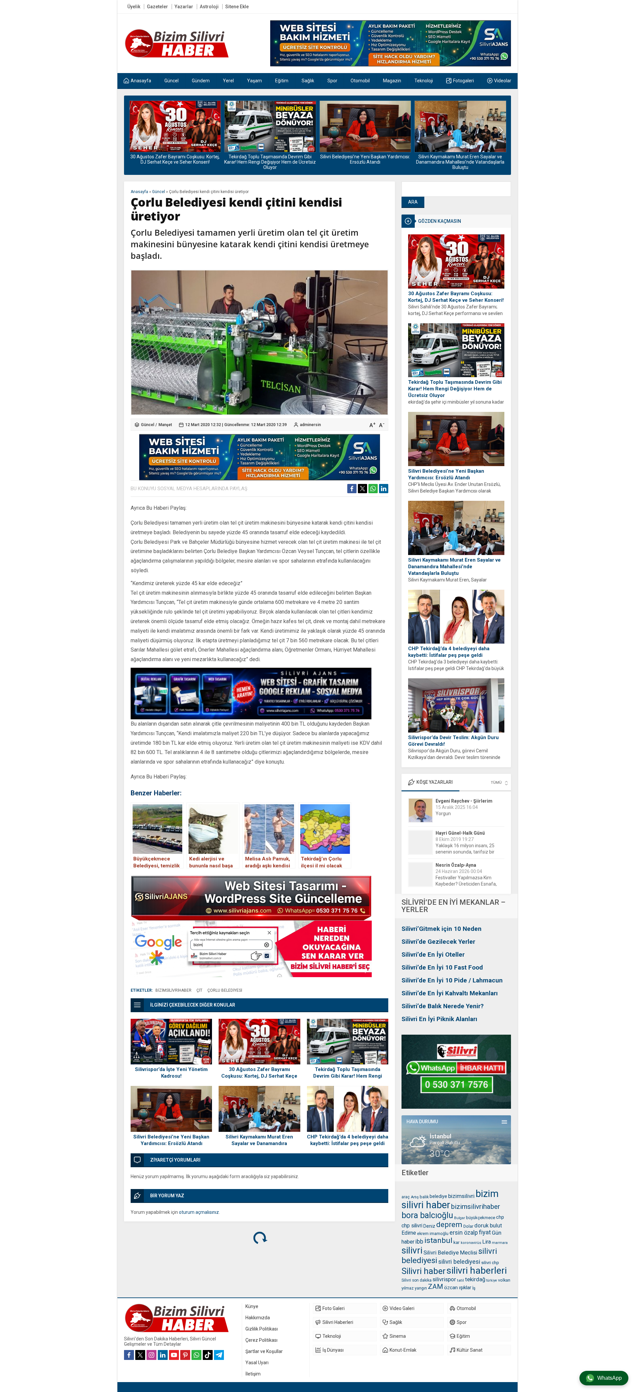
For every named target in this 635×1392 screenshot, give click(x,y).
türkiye (491, 1280)
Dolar (468, 1226)
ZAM (435, 1287)
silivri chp (490, 1262)
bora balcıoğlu (427, 1215)
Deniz (429, 1226)
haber (408, 1242)
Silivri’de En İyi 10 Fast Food (442, 967)
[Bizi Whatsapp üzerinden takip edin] (196, 1355)
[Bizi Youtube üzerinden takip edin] (174, 1355)
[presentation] (134, 130)
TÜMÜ (496, 782)
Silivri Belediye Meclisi (450, 1252)
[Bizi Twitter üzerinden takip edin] (140, 1355)
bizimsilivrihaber (475, 1207)
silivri (412, 1250)
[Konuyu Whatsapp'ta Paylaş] (373, 488)
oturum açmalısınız (199, 1212)
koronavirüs (471, 1243)
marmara (500, 1243)
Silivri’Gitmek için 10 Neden (442, 929)
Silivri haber (423, 1271)
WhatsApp (609, 1378)
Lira (486, 1242)
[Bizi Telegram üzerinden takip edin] (219, 1355)
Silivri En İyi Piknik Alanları (439, 1019)
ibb (419, 1241)
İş (474, 1288)
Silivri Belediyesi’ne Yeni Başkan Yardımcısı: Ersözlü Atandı (270, 159)
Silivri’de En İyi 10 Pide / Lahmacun (452, 980)
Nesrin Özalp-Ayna (456, 833)
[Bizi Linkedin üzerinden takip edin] (163, 1355)
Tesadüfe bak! (450, 884)
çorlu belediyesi (224, 990)
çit (199, 990)
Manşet (165, 424)
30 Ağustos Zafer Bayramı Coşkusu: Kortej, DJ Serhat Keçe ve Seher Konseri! (456, 297)
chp (500, 1217)
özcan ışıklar (457, 1288)
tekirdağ (475, 1279)
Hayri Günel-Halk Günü (460, 801)
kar (456, 1242)
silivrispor (444, 1279)
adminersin (310, 424)
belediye (438, 1196)
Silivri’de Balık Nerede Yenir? (443, 1006)
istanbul (438, 1240)
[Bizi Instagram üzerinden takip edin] (151, 1355)
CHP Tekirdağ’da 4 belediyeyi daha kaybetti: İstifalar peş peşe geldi (460, 159)
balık (424, 1196)
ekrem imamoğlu (432, 1233)
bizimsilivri (461, 1196)
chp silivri (412, 1225)
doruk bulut (488, 1225)
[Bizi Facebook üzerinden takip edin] (129, 1355)
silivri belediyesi (459, 1261)
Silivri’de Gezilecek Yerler (438, 941)
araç (406, 1197)
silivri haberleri (476, 1270)
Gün (496, 1232)
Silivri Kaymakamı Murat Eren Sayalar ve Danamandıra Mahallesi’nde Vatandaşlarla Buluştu (365, 162)
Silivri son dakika (417, 1280)
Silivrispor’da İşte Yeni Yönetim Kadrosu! (171, 1072)
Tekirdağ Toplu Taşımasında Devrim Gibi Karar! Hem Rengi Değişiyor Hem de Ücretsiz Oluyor (175, 162)
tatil (460, 1280)
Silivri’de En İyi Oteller (433, 954)
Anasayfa (139, 191)
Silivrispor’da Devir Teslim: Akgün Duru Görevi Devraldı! (453, 741)
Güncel (158, 191)
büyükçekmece (480, 1217)
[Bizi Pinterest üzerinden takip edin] (185, 1355)
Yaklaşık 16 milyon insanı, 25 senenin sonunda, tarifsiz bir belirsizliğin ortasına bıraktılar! (466, 820)
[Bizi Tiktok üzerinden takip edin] (208, 1355)
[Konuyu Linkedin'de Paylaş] (383, 488)
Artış (415, 1197)
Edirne (409, 1233)
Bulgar (459, 1218)
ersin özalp (463, 1232)
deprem (449, 1224)
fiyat (485, 1232)
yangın (421, 1288)
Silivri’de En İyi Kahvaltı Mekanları (450, 993)
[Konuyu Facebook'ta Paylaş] (352, 488)
